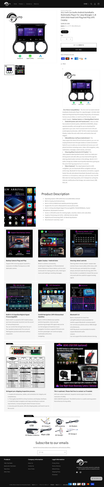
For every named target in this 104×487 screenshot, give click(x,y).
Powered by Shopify (26, 484)
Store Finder (31, 469)
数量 (62, 35)
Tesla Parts (7, 469)
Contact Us (31, 466)
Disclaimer (55, 474)
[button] (21, 4)
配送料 (62, 26)
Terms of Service (56, 466)
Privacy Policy (55, 463)
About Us (30, 463)
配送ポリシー (59, 484)
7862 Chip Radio (8, 463)
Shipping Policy (56, 471)
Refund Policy (55, 469)
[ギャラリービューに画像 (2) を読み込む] (20, 70)
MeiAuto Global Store (17, 484)
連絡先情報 (65, 484)
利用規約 (52, 484)
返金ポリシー (35, 484)
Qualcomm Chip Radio (10, 466)
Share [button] (64, 64)
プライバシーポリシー (44, 484)
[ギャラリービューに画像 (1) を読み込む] (9, 70)
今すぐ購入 (78, 49)
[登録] (65, 452)
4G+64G (65, 32)
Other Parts (7, 471)
